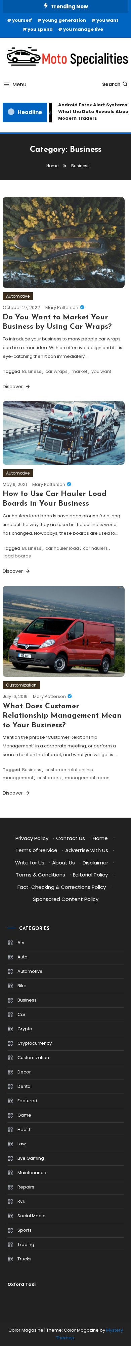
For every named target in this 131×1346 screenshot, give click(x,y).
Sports (24, 1230)
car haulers (95, 548)
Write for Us (29, 862)
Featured (27, 1101)
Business (31, 371)
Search (111, 84)
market (79, 371)
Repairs (25, 1187)
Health (24, 1129)
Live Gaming (30, 1158)
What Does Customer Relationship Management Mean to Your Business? (62, 716)
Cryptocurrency (34, 1043)
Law (21, 1144)
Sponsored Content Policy (65, 899)
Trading (25, 1244)
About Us (63, 862)
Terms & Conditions (40, 874)
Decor (24, 1072)
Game (24, 1115)
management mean (87, 777)
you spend (40, 29)
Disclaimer (95, 862)
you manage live (83, 29)
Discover (13, 386)
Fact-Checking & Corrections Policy (61, 887)
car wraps (56, 371)
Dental (24, 1086)
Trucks (24, 1259)
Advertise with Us (86, 850)
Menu (19, 84)
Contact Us (70, 838)
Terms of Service (36, 850)
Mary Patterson (61, 307)
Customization (21, 685)
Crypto (24, 1029)
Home (100, 838)
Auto (22, 957)
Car (21, 1014)
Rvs (21, 1201)
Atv (20, 942)
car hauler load (62, 548)
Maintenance (31, 1172)
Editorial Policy (90, 874)
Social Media (31, 1216)
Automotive (18, 296)
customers (49, 777)
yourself (22, 20)
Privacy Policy (31, 838)
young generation (64, 20)
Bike (22, 985)
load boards (17, 556)
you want (107, 20)
